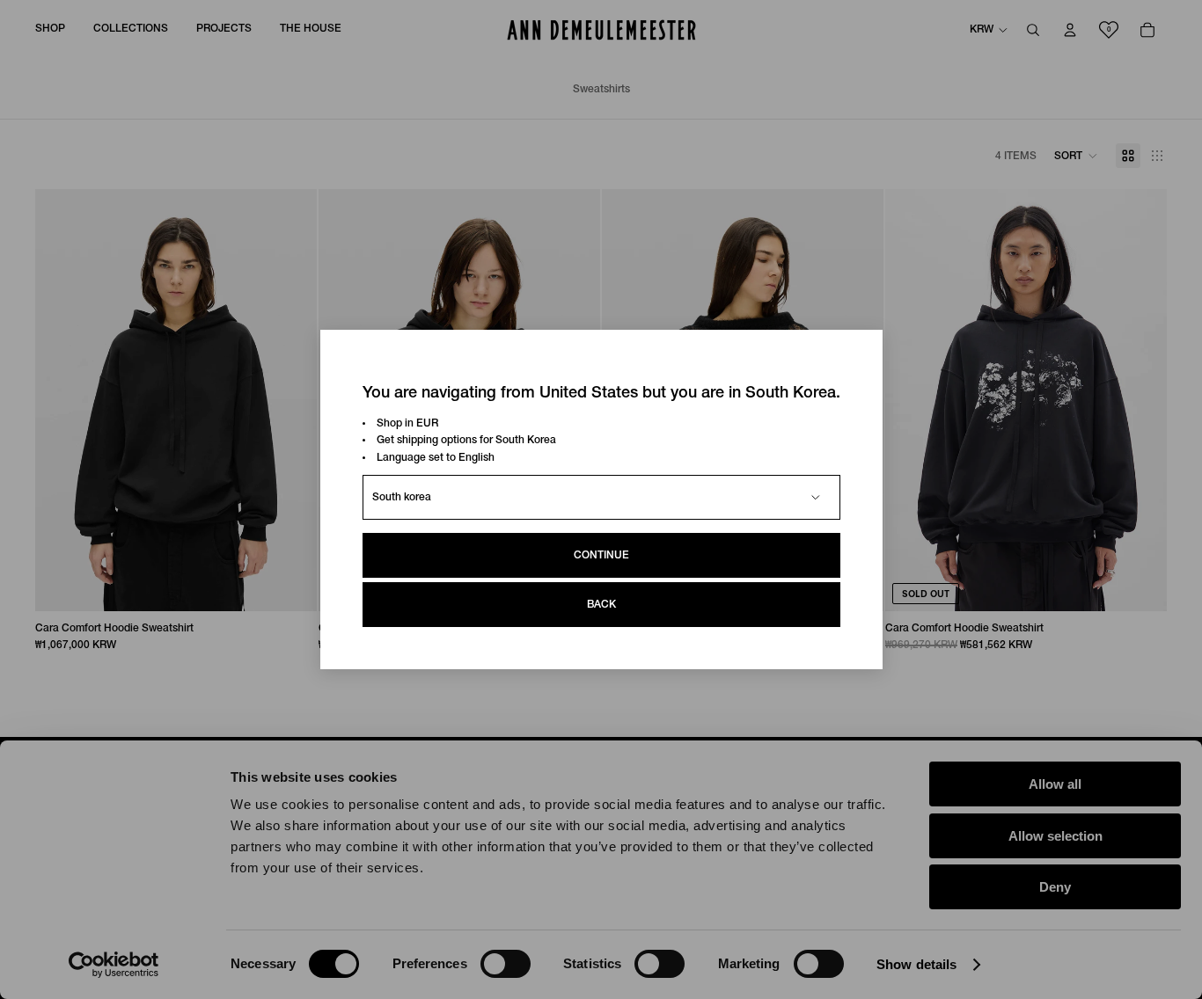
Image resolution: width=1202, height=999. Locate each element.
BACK (601, 604)
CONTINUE (601, 555)
